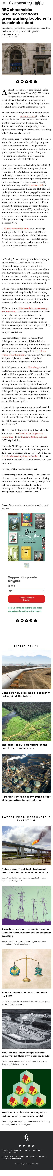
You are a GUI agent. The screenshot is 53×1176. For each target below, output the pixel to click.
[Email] (35, 81)
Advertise (36, 1150)
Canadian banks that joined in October (20, 456)
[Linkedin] (26, 81)
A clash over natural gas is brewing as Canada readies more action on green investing (26, 932)
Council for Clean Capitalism (32, 1156)
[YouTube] (28, 1145)
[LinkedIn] (24, 1145)
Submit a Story (20, 1150)
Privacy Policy (8, 1156)
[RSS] (33, 1145)
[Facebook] (17, 81)
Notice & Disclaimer (12, 1158)
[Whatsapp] (30, 81)
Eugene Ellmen (11, 34)
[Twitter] (22, 81)
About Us (5, 1150)
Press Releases (10, 1152)
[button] (26, 1171)
